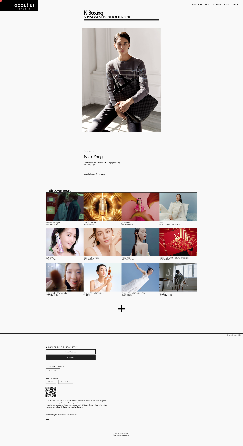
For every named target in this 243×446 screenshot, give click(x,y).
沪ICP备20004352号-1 (121, 433)
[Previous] (90, 80)
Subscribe (70, 358)
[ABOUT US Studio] (19, 10)
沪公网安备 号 (121, 435)
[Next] (153, 80)
